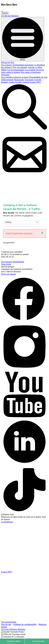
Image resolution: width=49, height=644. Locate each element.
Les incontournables (15, 70)
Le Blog (38, 67)
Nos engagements (8, 622)
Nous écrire (6, 264)
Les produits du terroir (34, 70)
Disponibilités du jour (38, 77)
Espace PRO (35, 82)
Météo (4, 70)
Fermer (5, 13)
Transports (28, 79)
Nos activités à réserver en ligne (14, 77)
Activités (38, 79)
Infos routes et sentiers (10, 72)
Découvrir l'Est (7, 62)
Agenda (31, 67)
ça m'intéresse (7, 522)
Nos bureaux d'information (12, 262)
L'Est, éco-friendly (19, 67)
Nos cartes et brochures (31, 72)
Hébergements (7, 79)
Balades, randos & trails (11, 82)
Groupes (25, 82)
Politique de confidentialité (24, 624)
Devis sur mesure (8, 274)
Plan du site (6, 624)
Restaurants (19, 79)
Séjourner (5, 75)
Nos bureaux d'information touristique (17, 65)
